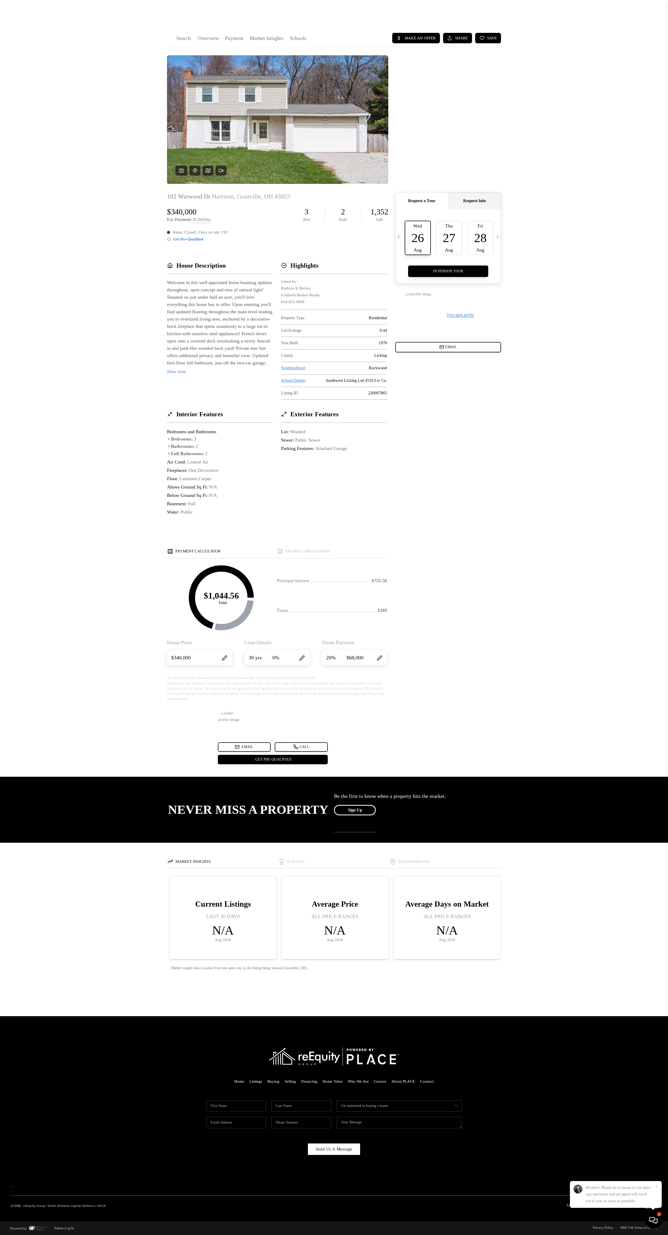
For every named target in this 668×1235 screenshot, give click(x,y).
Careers (380, 1081)
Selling (290, 1081)
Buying (273, 1081)
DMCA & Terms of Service (639, 1228)
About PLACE (403, 1081)
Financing (309, 1081)
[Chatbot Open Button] (653, 1220)
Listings (255, 1081)
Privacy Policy (603, 1228)
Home (239, 1081)
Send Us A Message (334, 1149)
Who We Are (358, 1081)
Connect (427, 1081)
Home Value (333, 1081)
